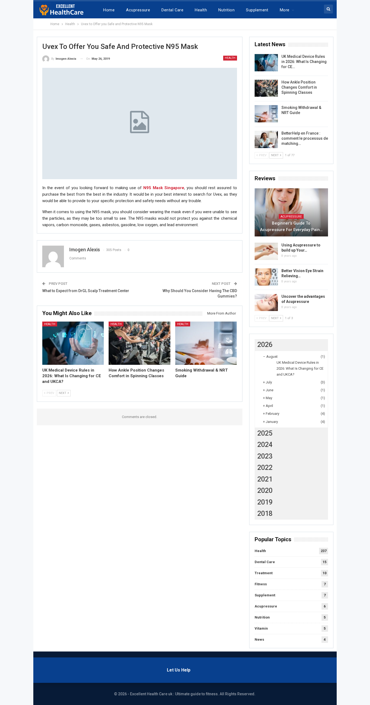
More (285, 10)
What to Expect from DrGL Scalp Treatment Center (85, 291)
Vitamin (261, 628)
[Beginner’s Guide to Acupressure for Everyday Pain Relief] (291, 212)
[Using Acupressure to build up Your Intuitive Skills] (266, 251)
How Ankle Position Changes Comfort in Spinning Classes (299, 87)
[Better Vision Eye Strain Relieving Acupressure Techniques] (266, 277)
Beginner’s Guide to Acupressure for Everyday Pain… (291, 226)
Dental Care (172, 10)
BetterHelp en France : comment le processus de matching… (304, 138)
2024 (264, 445)
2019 (264, 502)
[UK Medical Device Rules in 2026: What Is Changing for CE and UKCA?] (73, 343)
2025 (264, 433)
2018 (264, 513)
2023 (264, 456)
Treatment (263, 573)
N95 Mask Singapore (163, 187)
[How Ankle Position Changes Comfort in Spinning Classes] (139, 343)
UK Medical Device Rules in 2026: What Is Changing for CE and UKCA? (300, 368)
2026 (264, 345)
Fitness (261, 584)
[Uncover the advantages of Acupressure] (266, 302)
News (259, 639)
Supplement (257, 10)
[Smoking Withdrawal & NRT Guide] (206, 343)
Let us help (178, 670)
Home (109, 10)
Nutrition (226, 10)
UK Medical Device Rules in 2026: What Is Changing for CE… (304, 61)
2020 (264, 490)
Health (201, 10)
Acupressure (138, 10)
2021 (264, 479)
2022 (264, 468)
